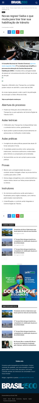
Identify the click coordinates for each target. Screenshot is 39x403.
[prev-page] (3, 259)
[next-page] (6, 259)
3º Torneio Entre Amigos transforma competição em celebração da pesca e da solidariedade (25, 241)
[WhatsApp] (22, 32)
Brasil (7, 8)
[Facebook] (9, 32)
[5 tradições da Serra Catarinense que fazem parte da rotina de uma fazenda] (7, 232)
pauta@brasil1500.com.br (26, 377)
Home (3, 8)
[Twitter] (13, 32)
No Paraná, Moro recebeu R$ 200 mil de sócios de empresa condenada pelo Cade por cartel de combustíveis (25, 343)
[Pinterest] (18, 32)
